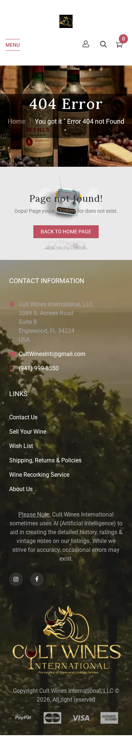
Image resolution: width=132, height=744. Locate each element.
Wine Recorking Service (39, 474)
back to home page (66, 232)
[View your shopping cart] (119, 45)
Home (17, 121)
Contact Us (23, 417)
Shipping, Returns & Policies (45, 460)
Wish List (21, 445)
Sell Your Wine (27, 431)
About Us (21, 489)
